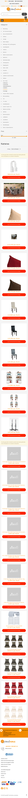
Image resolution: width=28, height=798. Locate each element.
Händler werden (4, 758)
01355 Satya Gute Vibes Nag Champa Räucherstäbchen (14, 461)
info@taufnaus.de (11, 751)
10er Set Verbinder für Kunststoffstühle (14, 626)
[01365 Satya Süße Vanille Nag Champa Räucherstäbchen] (14, 524)
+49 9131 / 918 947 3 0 (11, 746)
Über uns (3, 777)
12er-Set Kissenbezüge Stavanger (14, 649)
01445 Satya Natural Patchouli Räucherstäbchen (14, 602)
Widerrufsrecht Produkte (6, 764)
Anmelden (3, 6)
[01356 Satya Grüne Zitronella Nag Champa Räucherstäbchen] (14, 477)
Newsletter (16, 6)
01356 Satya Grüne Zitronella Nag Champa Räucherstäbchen (15, 485)
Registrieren (8, 6)
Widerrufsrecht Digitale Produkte (7, 762)
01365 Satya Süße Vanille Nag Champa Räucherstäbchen (14, 532)
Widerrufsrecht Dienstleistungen (7, 760)
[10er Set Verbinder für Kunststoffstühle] (14, 618)
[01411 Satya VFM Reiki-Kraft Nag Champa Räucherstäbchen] (14, 548)
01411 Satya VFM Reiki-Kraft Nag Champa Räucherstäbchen (14, 555)
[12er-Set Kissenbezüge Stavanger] (14, 641)
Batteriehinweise (4, 766)
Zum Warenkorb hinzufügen (14, 177)
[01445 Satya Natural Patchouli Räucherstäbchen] (14, 594)
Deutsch (23, 6)
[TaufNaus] (8, 741)
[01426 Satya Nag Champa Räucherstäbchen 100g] (14, 571)
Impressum (3, 771)
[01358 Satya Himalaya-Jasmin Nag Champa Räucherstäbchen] (14, 501)
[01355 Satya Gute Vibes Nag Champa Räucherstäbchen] (14, 454)
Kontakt (2, 775)
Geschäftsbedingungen (5, 769)
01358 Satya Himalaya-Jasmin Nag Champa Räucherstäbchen (15, 508)
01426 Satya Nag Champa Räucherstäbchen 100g (14, 579)
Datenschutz (3, 773)
